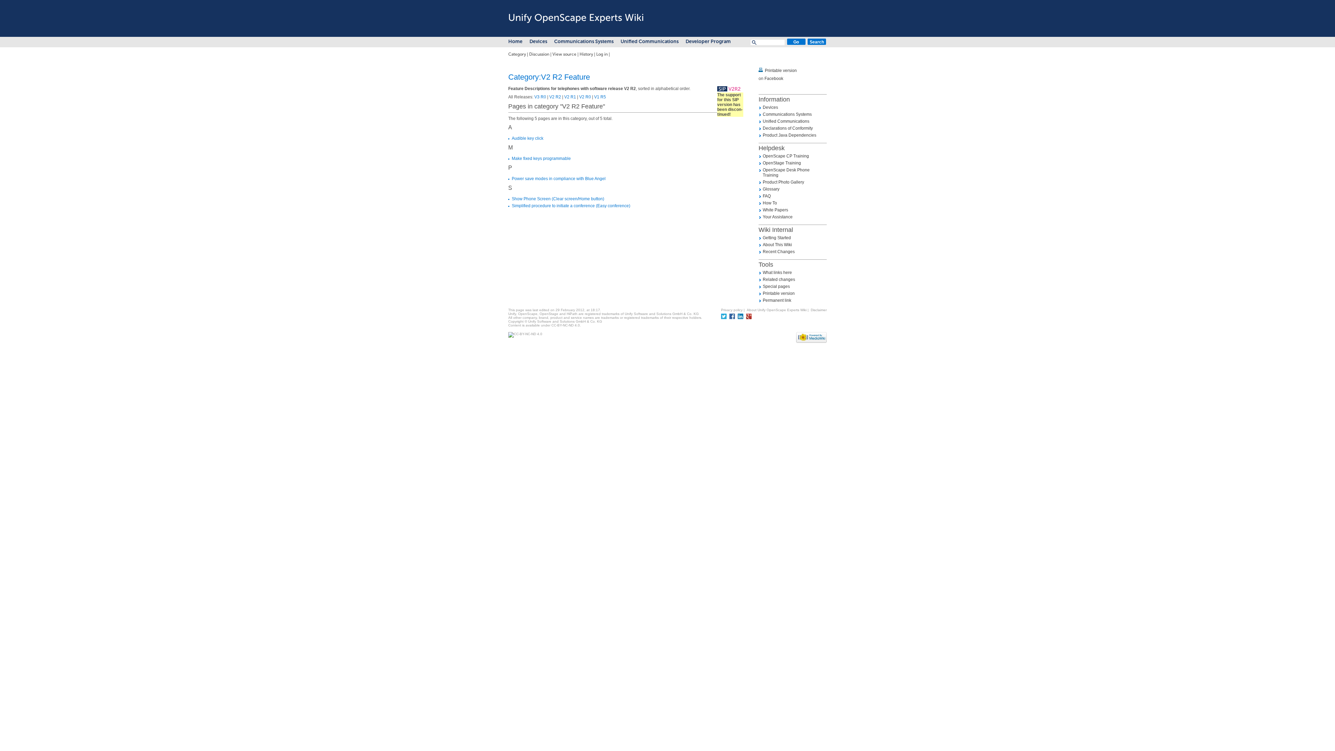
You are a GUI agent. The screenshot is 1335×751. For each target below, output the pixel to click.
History (586, 54)
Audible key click (527, 138)
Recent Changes (779, 251)
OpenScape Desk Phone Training (786, 173)
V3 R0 (540, 97)
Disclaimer (819, 310)
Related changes (779, 279)
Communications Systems (584, 42)
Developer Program (708, 42)
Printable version (781, 70)
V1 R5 (600, 97)
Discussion (539, 54)
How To (770, 203)
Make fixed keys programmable (541, 158)
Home (515, 42)
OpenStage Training (782, 163)
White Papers (775, 210)
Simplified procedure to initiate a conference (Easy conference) (571, 205)
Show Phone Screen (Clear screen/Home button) (558, 198)
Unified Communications (650, 42)
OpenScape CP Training (786, 156)
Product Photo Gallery (783, 182)
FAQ (767, 196)
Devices (538, 42)
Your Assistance (778, 217)
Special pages (776, 286)
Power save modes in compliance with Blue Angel (559, 178)
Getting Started (777, 237)
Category (517, 54)
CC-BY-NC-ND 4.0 (565, 325)
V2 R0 (585, 97)
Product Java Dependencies (789, 135)
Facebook (773, 78)
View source (564, 54)
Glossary (771, 189)
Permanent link (777, 300)
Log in (602, 54)
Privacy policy (732, 310)
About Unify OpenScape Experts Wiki (777, 310)
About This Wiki (777, 244)
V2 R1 (570, 97)
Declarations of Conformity (788, 128)
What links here (777, 272)
